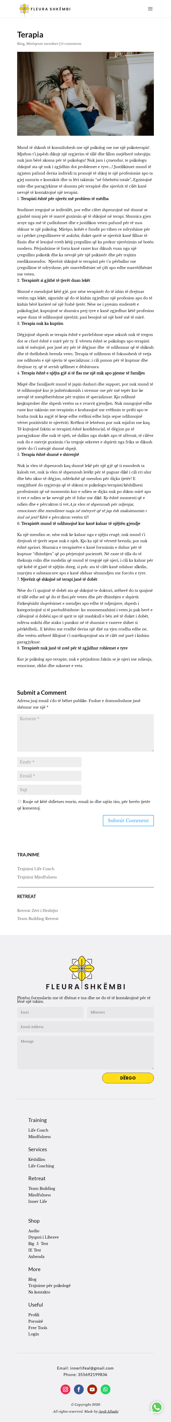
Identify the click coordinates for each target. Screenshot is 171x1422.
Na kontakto (39, 1292)
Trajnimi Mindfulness (37, 877)
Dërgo (128, 1078)
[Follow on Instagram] (65, 1389)
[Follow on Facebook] (79, 1389)
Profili (33, 1315)
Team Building (41, 1188)
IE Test (34, 1250)
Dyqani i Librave (43, 1237)
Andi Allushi (108, 1411)
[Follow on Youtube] (92, 1389)
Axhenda (36, 1256)
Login (33, 1334)
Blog (20, 44)
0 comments (71, 44)
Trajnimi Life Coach (35, 869)
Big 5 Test (38, 1243)
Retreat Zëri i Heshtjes (37, 910)
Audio (33, 1231)
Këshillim (36, 1159)
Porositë (35, 1321)
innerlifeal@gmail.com (92, 1368)
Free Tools (37, 1328)
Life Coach (38, 1130)
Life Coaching (41, 1166)
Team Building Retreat (38, 918)
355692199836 (92, 1374)
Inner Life (37, 1201)
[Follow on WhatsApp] (105, 1389)
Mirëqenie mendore (42, 44)
